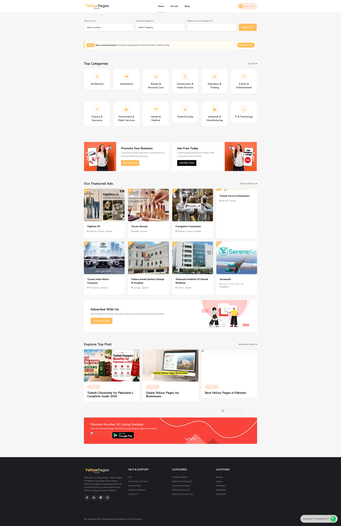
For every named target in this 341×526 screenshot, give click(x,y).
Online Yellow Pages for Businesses (162, 394)
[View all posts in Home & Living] (185, 109)
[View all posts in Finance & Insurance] (97, 109)
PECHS (225, 200)
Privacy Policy (134, 485)
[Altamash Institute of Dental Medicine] (192, 258)
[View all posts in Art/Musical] (97, 76)
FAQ (130, 477)
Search (246, 27)
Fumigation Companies (188, 226)
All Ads (174, 6)
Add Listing (249, 6)
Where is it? (90, 20)
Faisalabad (221, 494)
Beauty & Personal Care (182, 494)
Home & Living (185, 116)
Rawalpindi (221, 490)
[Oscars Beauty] (148, 205)
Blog (187, 6)
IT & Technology (244, 116)
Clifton (180, 287)
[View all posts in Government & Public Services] (126, 109)
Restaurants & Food (181, 490)
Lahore (219, 481)
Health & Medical (179, 477)
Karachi (109, 231)
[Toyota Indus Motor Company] (104, 258)
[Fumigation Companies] (192, 205)
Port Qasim (94, 287)
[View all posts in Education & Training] (214, 76)
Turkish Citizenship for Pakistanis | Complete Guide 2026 (110, 394)
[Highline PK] (104, 205)
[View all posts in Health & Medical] (156, 109)
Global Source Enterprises (234, 195)
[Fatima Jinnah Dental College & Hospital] (148, 258)
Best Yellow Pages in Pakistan (225, 393)
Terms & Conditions (136, 490)
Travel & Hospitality (181, 485)
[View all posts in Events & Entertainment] (244, 76)
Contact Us (133, 494)
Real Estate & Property (182, 481)
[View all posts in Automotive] (126, 76)
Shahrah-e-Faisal (96, 231)
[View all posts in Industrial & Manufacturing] (214, 109)
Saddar (136, 231)
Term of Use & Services (138, 481)
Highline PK (93, 226)
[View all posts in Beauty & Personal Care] (156, 76)
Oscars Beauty (139, 226)
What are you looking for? (200, 20)
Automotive (126, 83)
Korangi (136, 287)
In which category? (145, 20)
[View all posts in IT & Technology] (244, 109)
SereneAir (225, 279)
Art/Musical (97, 83)
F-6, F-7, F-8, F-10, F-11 (232, 284)
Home (161, 6)
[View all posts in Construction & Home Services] (185, 76)
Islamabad (224, 287)
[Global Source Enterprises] (236, 190)
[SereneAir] (236, 258)
